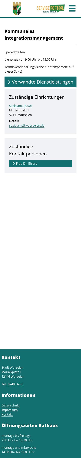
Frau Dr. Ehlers (26, 163)
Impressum (10, 410)
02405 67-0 (15, 384)
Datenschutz (11, 405)
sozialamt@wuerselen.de (26, 125)
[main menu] (72, 9)
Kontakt (7, 414)
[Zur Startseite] (17, 8)
